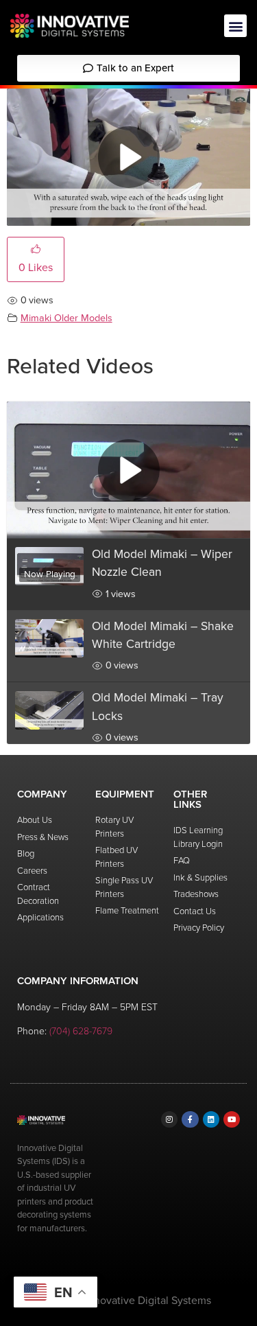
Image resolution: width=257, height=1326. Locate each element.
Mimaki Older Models (66, 317)
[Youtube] (231, 1119)
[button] (235, 25)
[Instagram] (169, 1119)
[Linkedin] (211, 1119)
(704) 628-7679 (80, 1031)
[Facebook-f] (190, 1119)
